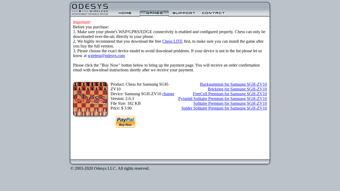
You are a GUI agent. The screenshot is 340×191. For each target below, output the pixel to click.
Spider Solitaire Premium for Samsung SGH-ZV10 (224, 108)
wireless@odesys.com (106, 55)
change (168, 94)
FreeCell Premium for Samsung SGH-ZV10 (230, 94)
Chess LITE (172, 41)
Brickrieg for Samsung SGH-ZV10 (237, 89)
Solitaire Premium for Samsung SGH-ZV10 (230, 103)
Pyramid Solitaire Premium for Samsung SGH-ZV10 (222, 98)
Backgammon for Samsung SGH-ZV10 (233, 84)
